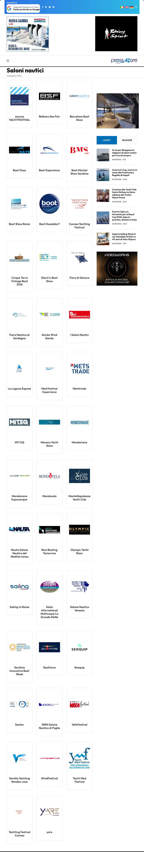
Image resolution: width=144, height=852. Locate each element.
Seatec (19, 724)
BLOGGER (127, 140)
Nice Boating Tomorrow (49, 551)
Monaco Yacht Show (49, 444)
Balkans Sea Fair (49, 116)
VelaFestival (79, 724)
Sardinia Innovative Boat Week (19, 671)
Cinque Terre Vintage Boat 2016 (19, 281)
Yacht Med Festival (79, 779)
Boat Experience (49, 170)
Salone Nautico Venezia (79, 608)
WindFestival (49, 778)
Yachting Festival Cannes (19, 833)
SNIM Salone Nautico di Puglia (49, 726)
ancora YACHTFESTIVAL (19, 118)
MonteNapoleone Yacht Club (79, 497)
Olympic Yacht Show (79, 551)
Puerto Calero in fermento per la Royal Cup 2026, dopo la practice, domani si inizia (124, 215)
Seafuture (49, 667)
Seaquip (79, 667)
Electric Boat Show (49, 279)
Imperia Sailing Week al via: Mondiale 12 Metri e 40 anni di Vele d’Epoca (124, 237)
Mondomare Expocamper (19, 497)
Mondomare (79, 442)
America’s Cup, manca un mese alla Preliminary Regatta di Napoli (124, 172)
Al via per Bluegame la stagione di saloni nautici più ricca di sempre (124, 153)
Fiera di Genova (79, 277)
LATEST (107, 140)
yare (49, 832)
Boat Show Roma (19, 224)
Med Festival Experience (49, 390)
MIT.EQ (19, 442)
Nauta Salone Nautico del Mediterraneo (19, 553)
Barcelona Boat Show (79, 118)
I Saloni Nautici (79, 335)
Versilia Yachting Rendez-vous (19, 779)
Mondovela (49, 496)
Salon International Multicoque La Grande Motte (49, 612)
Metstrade (79, 388)
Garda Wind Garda (49, 336)
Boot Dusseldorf (49, 224)
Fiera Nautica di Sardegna (19, 336)
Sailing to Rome (19, 607)
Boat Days (19, 170)
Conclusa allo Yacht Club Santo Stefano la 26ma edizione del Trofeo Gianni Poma (124, 193)
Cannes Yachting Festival (79, 225)
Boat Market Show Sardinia (79, 171)
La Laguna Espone (19, 388)
